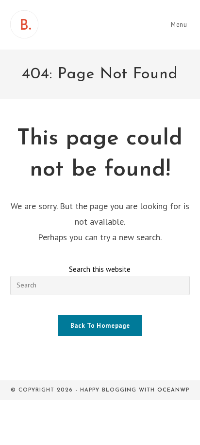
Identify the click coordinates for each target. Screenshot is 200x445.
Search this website (100, 269)
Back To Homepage (100, 325)
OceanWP (173, 390)
